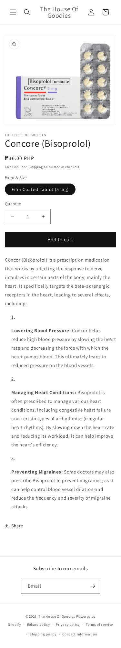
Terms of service (99, 624)
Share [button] (17, 526)
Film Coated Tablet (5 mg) (40, 189)
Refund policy (38, 624)
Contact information (79, 634)
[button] (13, 12)
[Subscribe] (93, 586)
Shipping (36, 167)
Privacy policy (68, 624)
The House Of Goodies (56, 616)
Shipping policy (43, 634)
